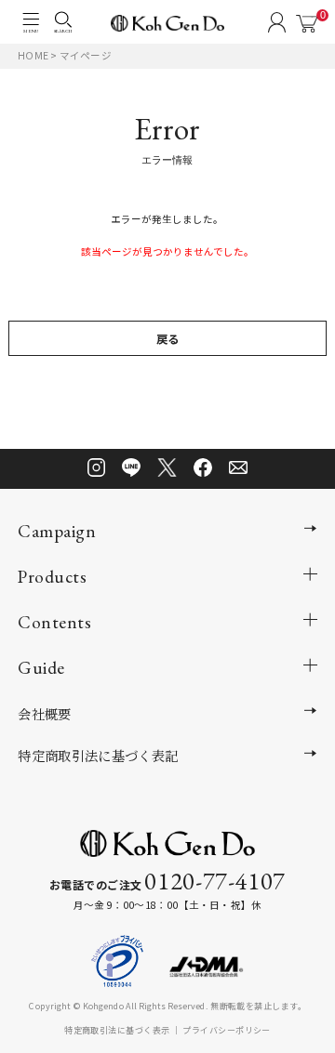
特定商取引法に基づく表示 (116, 1029)
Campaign (57, 531)
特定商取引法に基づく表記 (98, 755)
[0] (306, 24)
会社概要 (44, 713)
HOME (33, 55)
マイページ (86, 55)
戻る (167, 339)
